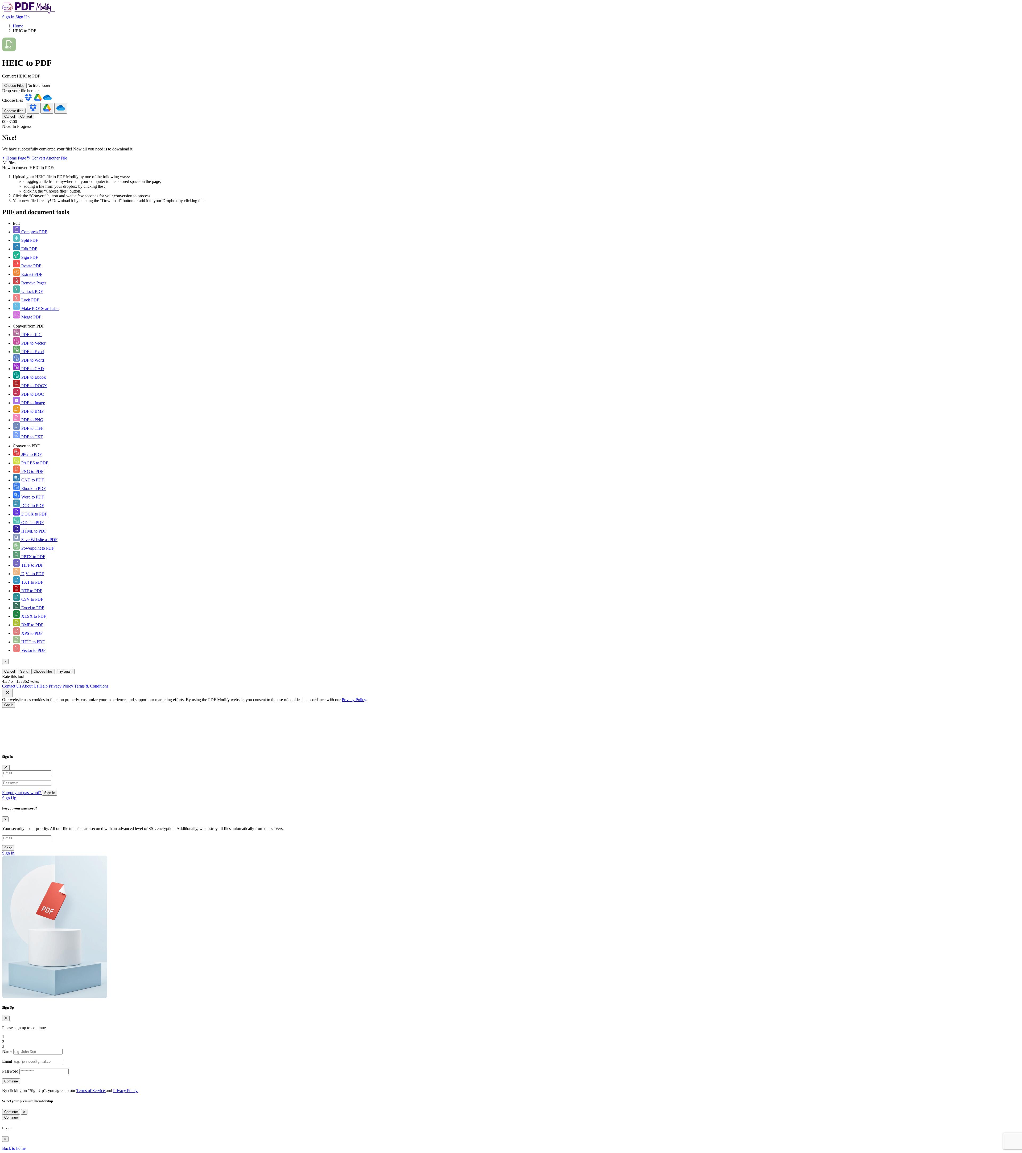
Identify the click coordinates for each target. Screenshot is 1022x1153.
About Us (30, 686)
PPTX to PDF (32, 556)
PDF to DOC (32, 394)
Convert (26, 116)
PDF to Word (32, 360)
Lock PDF (29, 300)
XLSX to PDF (33, 616)
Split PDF (29, 240)
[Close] (6, 767)
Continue (11, 1081)
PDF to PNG (31, 420)
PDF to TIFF (31, 428)
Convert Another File (48, 158)
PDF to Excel (32, 351)
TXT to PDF (31, 582)
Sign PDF (29, 257)
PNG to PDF (31, 471)
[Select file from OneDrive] (47, 100)
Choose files (13, 111)
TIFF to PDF (31, 565)
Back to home (14, 1148)
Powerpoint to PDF (37, 548)
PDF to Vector (33, 343)
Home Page (16, 158)
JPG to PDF (31, 454)
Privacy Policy (61, 686)
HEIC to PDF (32, 642)
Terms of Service (91, 1090)
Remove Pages (33, 283)
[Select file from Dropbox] (29, 100)
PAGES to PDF (34, 463)
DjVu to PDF (32, 573)
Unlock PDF (31, 291)
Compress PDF (33, 232)
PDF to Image (32, 402)
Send (24, 671)
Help (43, 686)
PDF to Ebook (33, 377)
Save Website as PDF (38, 539)
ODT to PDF (32, 522)
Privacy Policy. (125, 1090)
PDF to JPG (31, 334)
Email (7, 1061)
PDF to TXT (31, 437)
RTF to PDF (31, 590)
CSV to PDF (31, 599)
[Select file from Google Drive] (38, 100)
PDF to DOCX (33, 385)
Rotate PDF (30, 266)
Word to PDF (32, 497)
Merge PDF (30, 317)
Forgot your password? (22, 792)
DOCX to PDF (33, 514)
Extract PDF (31, 274)
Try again (65, 671)
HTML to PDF (33, 531)
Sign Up (22, 17)
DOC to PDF (32, 505)
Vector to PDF (33, 650)
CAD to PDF (32, 480)
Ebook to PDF (33, 488)
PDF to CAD (32, 368)
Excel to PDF (32, 608)
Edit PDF (28, 249)
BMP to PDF (31, 625)
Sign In (8, 17)
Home (18, 26)
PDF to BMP (32, 411)
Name (7, 1051)
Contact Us (11, 686)
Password (10, 1071)
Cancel (9, 116)
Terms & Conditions (91, 686)
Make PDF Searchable (39, 308)
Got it (8, 705)
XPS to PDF (31, 633)
